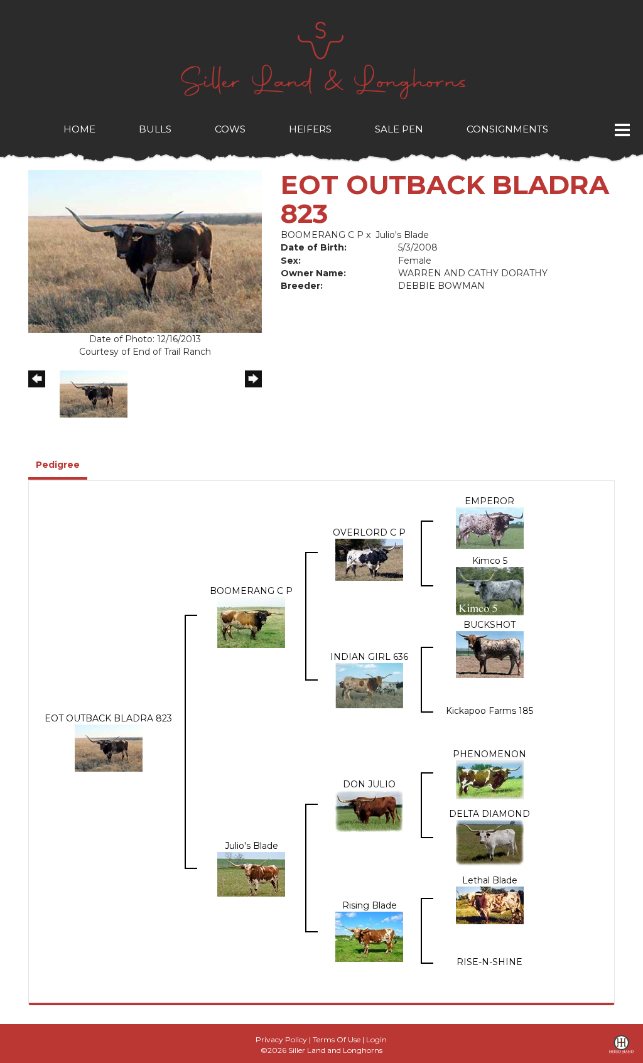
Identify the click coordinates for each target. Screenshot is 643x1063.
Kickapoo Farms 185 (489, 710)
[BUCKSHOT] (490, 653)
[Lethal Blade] (490, 904)
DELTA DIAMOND (489, 813)
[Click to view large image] (145, 250)
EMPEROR (489, 501)
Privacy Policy (281, 1039)
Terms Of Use (336, 1039)
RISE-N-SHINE (489, 962)
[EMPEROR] (490, 527)
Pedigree (58, 464)
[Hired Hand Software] (621, 1049)
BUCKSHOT (489, 624)
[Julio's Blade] (251, 873)
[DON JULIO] (369, 810)
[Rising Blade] (369, 936)
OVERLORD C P (369, 532)
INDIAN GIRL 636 (369, 656)
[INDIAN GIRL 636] (369, 685)
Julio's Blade (402, 234)
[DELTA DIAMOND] (490, 842)
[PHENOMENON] (490, 779)
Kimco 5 (489, 560)
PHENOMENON (489, 754)
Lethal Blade (489, 880)
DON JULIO (369, 784)
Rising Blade (369, 905)
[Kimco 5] (490, 590)
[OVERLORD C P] (369, 558)
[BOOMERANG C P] (251, 621)
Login (376, 1039)
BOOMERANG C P (322, 234)
